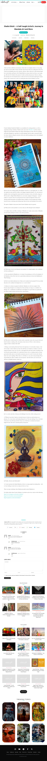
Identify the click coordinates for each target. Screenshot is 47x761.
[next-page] (24, 620)
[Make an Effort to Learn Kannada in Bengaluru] (8, 632)
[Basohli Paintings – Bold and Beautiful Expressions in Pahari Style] (38, 663)
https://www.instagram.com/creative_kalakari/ (13, 494)
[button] (38, 2)
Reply (9, 538)
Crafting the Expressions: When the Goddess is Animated (23, 639)
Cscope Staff (17, 35)
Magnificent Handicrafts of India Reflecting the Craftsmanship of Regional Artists (9, 671)
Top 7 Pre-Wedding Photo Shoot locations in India (38, 639)
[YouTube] (19, 749)
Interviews (32, 37)
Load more (23, 691)
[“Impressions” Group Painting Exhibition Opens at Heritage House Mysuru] (23, 663)
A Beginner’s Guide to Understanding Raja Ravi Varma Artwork (9, 615)
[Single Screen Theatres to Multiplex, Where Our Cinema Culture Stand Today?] (38, 679)
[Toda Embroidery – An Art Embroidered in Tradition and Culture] (8, 679)
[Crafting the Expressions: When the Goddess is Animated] (23, 632)
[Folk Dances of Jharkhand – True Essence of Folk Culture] (38, 646)
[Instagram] (15, 749)
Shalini (9, 535)
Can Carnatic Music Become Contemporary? (8, 654)
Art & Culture (14, 37)
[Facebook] (28, 749)
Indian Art (20, 37)
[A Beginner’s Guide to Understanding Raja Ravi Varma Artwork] (8, 607)
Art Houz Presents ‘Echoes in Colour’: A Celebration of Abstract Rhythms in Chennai (23, 655)
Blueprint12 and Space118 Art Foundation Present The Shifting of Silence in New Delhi (38, 598)
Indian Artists (26, 37)
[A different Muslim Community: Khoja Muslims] (23, 679)
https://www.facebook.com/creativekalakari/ (13, 496)
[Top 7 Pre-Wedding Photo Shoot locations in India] (38, 632)
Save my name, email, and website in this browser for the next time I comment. (20, 575)
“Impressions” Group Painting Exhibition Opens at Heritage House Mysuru (23, 671)
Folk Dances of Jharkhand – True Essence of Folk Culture (38, 654)
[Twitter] (32, 749)
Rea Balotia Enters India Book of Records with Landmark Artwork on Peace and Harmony (23, 598)
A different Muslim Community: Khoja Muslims (23, 686)
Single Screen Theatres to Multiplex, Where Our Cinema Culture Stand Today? (38, 687)
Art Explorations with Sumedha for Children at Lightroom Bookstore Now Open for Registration (38, 615)
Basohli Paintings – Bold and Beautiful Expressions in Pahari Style (38, 671)
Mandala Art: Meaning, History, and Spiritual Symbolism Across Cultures (23, 615)
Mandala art (31, 129)
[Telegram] (23, 749)
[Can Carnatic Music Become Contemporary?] (8, 646)
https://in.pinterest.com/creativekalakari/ (12, 497)
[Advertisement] (23, 14)
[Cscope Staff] (13, 35)
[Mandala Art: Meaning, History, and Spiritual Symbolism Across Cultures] (23, 607)
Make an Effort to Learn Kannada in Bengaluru (9, 639)
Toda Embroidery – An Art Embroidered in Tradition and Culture (8, 687)
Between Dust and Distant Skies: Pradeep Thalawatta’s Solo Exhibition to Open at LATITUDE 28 (8, 598)
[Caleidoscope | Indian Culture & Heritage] (5, 2)
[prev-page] (22, 620)
